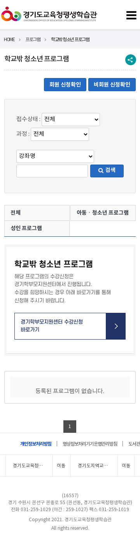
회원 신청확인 (65, 84)
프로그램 (32, 39)
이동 (61, 465)
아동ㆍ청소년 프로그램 (103, 212)
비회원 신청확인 (112, 84)
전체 (15, 212)
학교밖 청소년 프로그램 (70, 39)
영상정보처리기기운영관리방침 (90, 444)
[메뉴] (131, 14)
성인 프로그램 (26, 228)
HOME (9, 39)
